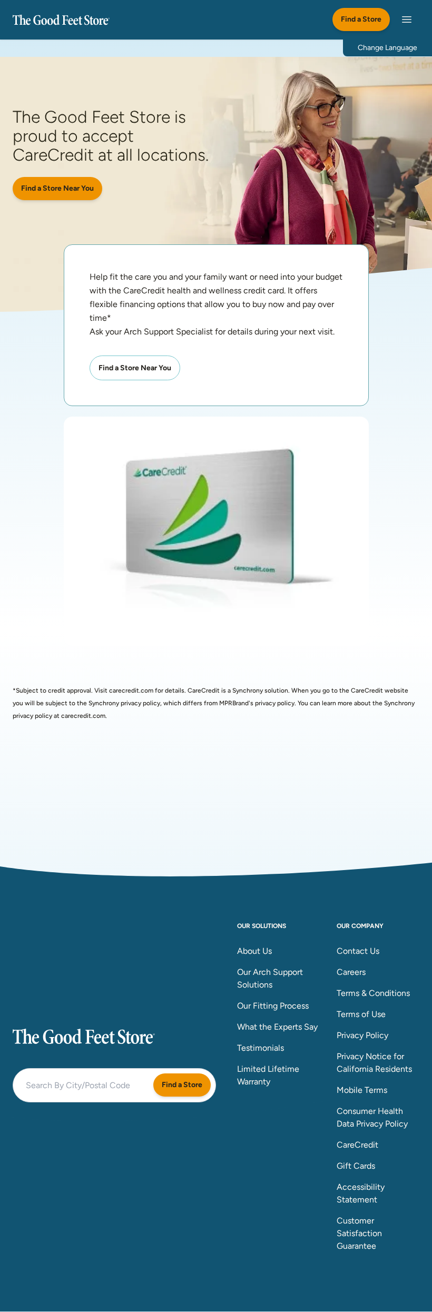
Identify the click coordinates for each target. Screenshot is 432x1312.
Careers (351, 972)
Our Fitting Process (273, 1006)
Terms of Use (361, 1014)
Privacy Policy (362, 1035)
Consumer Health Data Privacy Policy (372, 1117)
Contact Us (358, 951)
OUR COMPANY (360, 926)
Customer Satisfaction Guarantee (359, 1233)
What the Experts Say (277, 1027)
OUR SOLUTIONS (261, 926)
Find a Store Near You (57, 188)
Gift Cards (356, 1166)
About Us (254, 951)
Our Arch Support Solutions (270, 978)
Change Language (387, 47)
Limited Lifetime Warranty (268, 1075)
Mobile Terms (362, 1090)
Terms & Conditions (373, 993)
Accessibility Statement (361, 1193)
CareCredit (357, 1145)
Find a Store (361, 19)
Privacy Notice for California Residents (374, 1062)
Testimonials (260, 1048)
